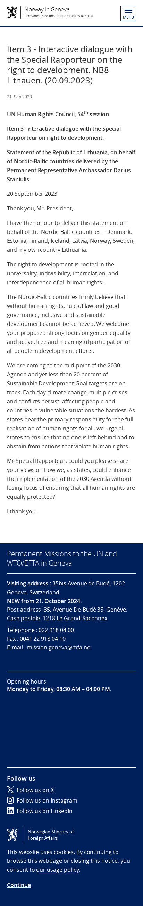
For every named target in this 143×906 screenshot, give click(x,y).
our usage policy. (58, 869)
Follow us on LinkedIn (45, 811)
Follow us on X (35, 790)
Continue (19, 885)
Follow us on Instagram (47, 800)
